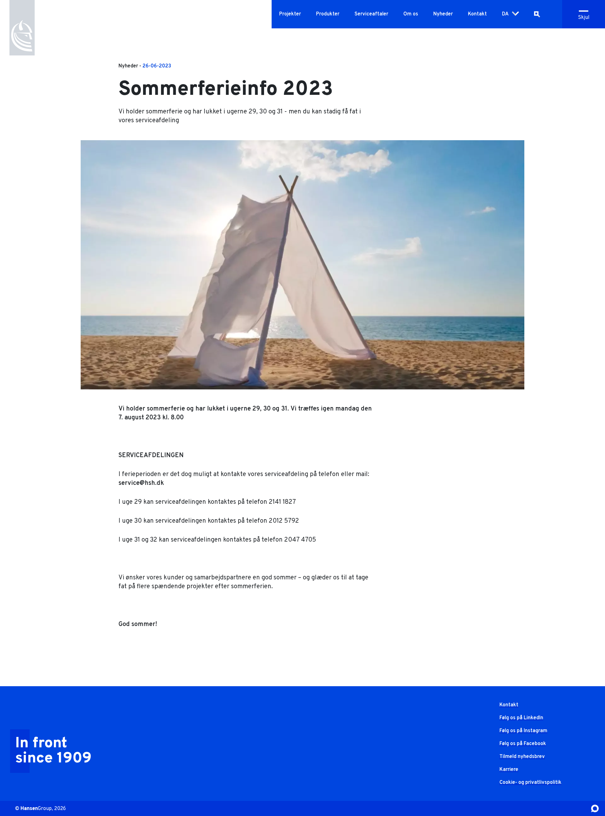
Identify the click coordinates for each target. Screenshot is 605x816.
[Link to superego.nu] (595, 808)
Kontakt (477, 14)
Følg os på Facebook (522, 744)
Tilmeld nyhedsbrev (522, 757)
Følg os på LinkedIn (521, 718)
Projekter (290, 14)
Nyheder (443, 14)
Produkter (327, 14)
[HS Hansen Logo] (22, 28)
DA (505, 14)
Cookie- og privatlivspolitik (530, 782)
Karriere (508, 770)
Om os (410, 14)
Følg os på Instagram (523, 731)
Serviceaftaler (371, 14)
